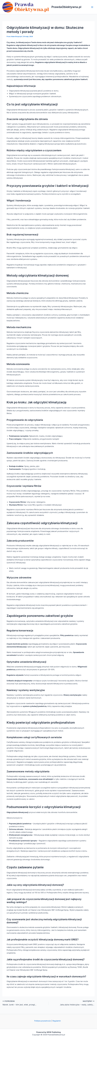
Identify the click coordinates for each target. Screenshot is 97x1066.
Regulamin (57, 1021)
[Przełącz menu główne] (92, 7)
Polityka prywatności (42, 1021)
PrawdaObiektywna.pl (66, 7)
